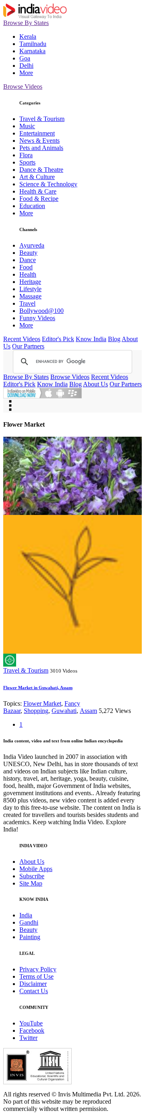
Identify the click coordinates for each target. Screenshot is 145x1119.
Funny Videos (37, 318)
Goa (24, 58)
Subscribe (31, 876)
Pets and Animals (41, 147)
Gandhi (28, 922)
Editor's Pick (58, 338)
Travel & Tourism (41, 118)
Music (27, 126)
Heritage (30, 281)
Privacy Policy (37, 969)
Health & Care (37, 191)
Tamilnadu (32, 43)
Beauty (28, 252)
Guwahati (64, 710)
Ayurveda (31, 245)
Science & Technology (48, 184)
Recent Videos (21, 338)
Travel (27, 303)
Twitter (28, 1037)
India (25, 915)
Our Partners (28, 346)
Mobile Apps (35, 868)
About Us (95, 384)
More (26, 72)
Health (27, 274)
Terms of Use (36, 976)
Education (32, 205)
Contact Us (33, 991)
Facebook (31, 1030)
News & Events (39, 140)
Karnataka (32, 51)
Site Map (30, 883)
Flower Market (42, 703)
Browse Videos (22, 86)
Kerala (27, 36)
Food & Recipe (38, 198)
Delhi (26, 65)
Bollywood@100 (41, 310)
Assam (88, 710)
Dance (27, 259)
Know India (91, 338)
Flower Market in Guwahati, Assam (37, 687)
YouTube (31, 1023)
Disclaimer (33, 983)
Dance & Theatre (41, 169)
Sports (27, 162)
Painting (29, 937)
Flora (26, 155)
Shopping (36, 710)
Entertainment (37, 133)
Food (26, 267)
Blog (114, 338)
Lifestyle (30, 288)
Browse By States (26, 22)
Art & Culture (37, 176)
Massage (30, 296)
